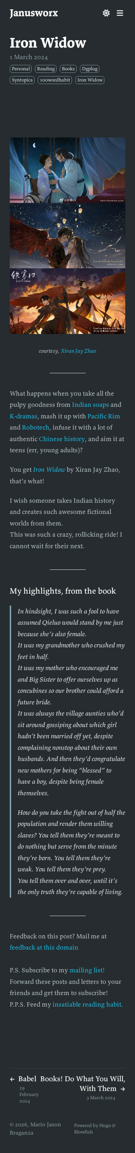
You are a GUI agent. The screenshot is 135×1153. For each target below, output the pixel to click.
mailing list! (87, 970)
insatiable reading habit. (88, 1004)
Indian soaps (90, 404)
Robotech (35, 427)
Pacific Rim (103, 416)
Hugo (105, 1125)
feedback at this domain (44, 947)
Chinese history (62, 439)
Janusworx (34, 12)
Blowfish (83, 1132)
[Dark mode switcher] (106, 13)
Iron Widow (49, 469)
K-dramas (23, 416)
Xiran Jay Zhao (78, 350)
